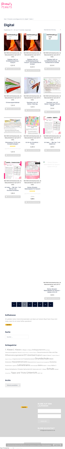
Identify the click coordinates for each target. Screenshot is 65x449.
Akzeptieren (57, 445)
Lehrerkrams (23, 365)
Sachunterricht (27, 369)
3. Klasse (23, 350)
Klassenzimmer (32, 362)
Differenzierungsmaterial (14, 355)
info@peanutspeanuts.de (47, 430)
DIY (25, 355)
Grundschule (42, 358)
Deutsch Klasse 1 (25, 352)
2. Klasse (17, 350)
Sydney (35, 439)
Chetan (11, 448)
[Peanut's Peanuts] (6, 5)
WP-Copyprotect (18, 448)
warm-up (39, 373)
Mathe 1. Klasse (47, 365)
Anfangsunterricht (38, 350)
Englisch (39, 355)
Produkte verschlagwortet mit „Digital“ (18, 19)
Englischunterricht (18, 359)
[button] (60, 5)
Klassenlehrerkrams (19, 362)
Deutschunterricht (43, 352)
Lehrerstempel (34, 365)
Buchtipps (47, 350)
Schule (50, 368)
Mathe (40, 365)
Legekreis (14, 365)
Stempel (56, 369)
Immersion (8, 362)
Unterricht (32, 372)
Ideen (51, 359)
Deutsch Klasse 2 (33, 352)
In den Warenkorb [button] (14, 69)
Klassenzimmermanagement (42, 362)
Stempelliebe (7, 373)
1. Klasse (9, 349)
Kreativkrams (8, 365)
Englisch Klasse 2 (56, 355)
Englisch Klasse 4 (8, 359)
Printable (20, 369)
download (31, 355)
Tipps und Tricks (18, 373)
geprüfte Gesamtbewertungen (13, 148)
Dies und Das (53, 352)
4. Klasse (29, 350)
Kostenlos (53, 362)
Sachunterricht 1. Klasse (39, 369)
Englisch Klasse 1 (47, 355)
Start (5, 19)
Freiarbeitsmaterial (29, 359)
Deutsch (20, 352)
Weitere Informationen (46, 445)
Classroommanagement (11, 352)
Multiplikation (13, 369)
